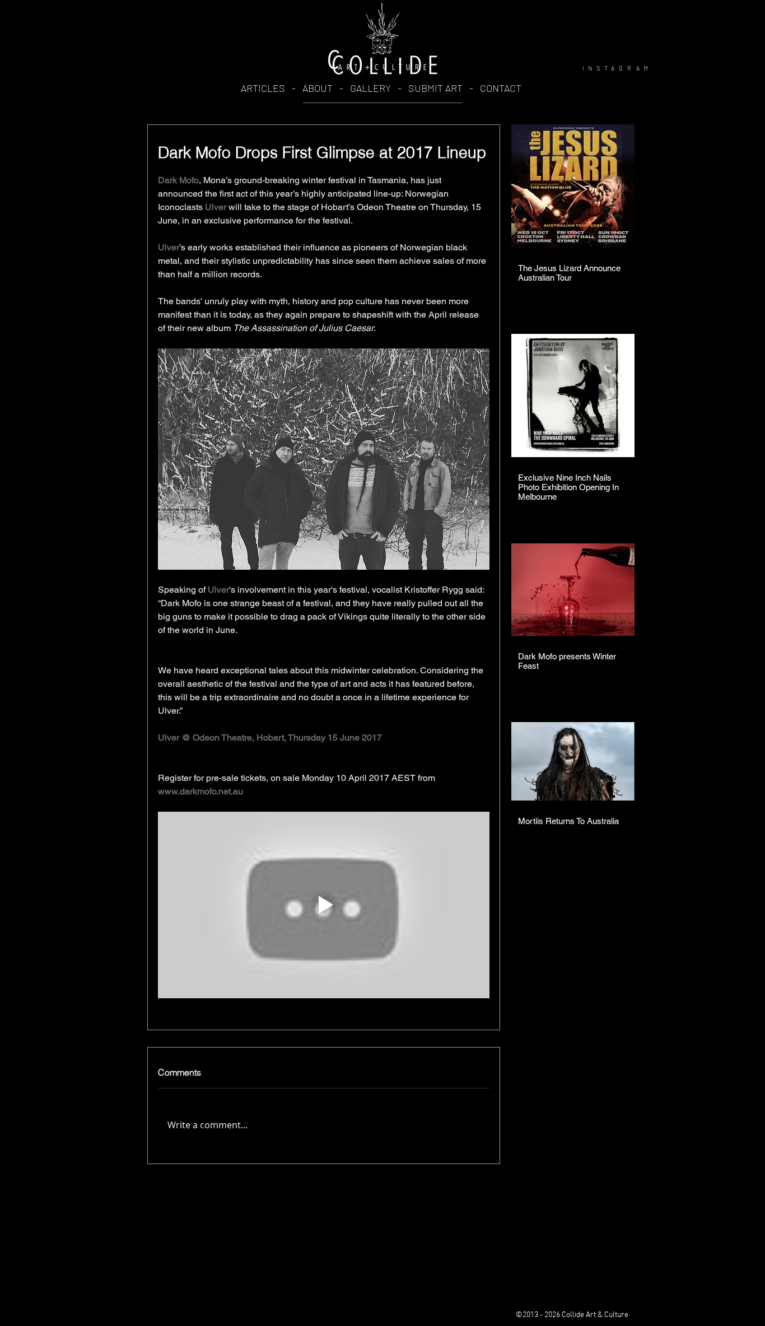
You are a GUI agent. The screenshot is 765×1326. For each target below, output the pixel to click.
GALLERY (370, 88)
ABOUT (318, 88)
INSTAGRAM (617, 68)
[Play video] (323, 905)
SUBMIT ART (435, 88)
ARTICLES (263, 88)
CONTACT (500, 88)
